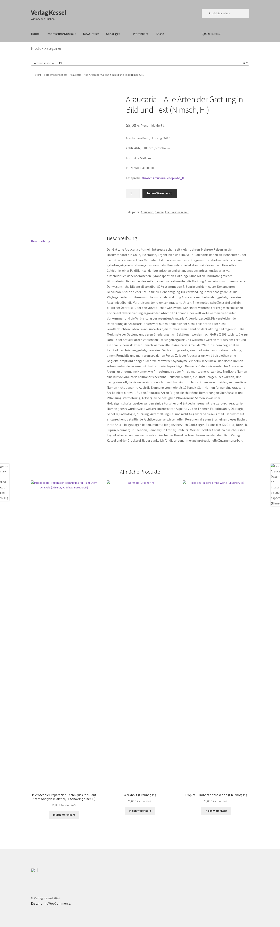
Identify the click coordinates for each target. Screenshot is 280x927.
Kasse (160, 34)
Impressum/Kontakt (61, 34)
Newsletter (91, 34)
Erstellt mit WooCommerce (50, 903)
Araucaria (147, 212)
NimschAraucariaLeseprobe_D (163, 178)
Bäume (159, 212)
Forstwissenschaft (55, 75)
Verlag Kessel (48, 12)
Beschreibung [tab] (40, 241)
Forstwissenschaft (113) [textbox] (139, 63)
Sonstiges (113, 34)
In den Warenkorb (159, 193)
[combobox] (140, 63)
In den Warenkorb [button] (64, 815)
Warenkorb (141, 34)
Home (35, 34)
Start (38, 75)
